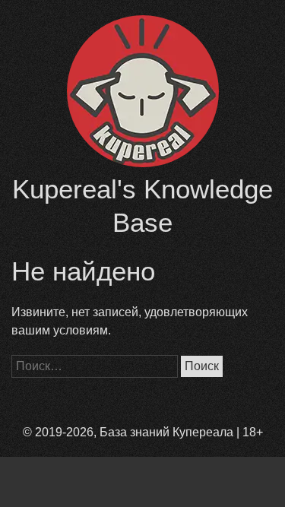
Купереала (203, 432)
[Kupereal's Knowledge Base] (143, 163)
